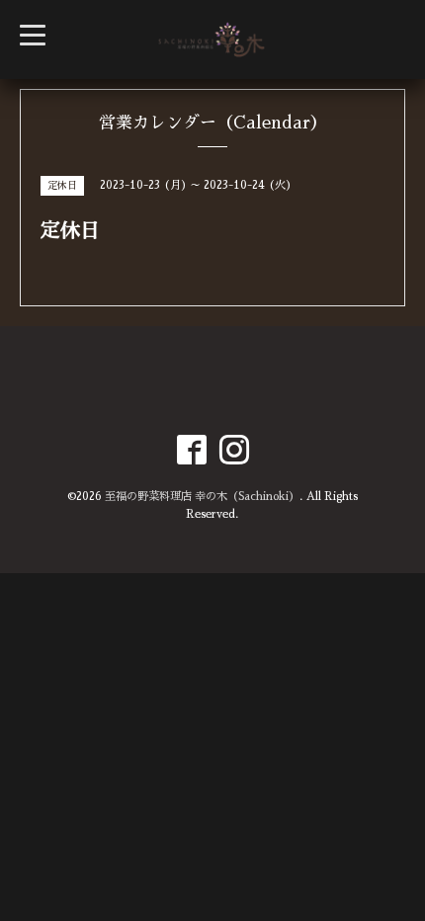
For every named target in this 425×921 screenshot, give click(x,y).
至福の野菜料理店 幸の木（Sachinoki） (202, 496)
